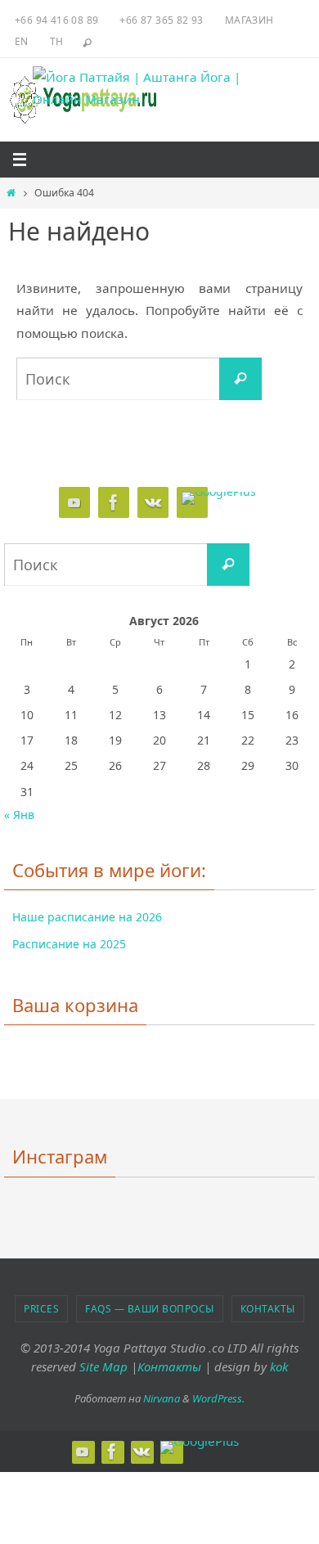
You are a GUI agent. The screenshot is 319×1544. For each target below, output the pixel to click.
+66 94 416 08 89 (56, 20)
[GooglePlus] (219, 499)
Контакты (267, 1309)
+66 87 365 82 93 (161, 20)
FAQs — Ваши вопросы (149, 1309)
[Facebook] (113, 503)
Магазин (249, 20)
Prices (41, 1309)
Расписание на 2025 (69, 944)
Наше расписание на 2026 (87, 917)
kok (279, 1366)
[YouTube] (74, 503)
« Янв (19, 814)
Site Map (103, 1366)
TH (57, 41)
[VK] (152, 503)
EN (22, 41)
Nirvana (161, 1398)
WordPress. (218, 1398)
